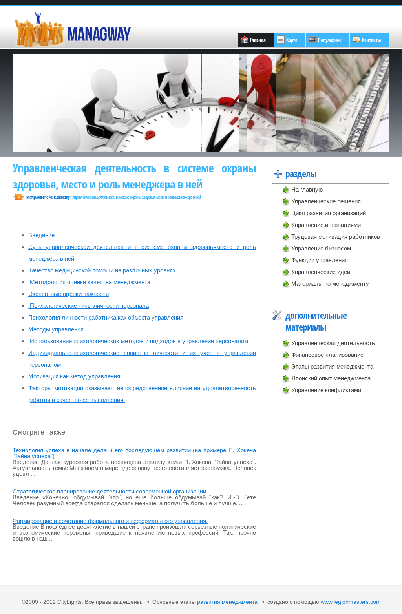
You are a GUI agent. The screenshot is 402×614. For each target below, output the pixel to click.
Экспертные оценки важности (68, 294)
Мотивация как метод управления (74, 376)
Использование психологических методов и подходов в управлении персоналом (138, 341)
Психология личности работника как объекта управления (105, 317)
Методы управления (56, 329)
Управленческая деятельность (333, 343)
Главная (258, 40)
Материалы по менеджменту (330, 283)
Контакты (371, 40)
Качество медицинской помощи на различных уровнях (102, 270)
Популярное (330, 40)
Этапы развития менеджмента (332, 366)
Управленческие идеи (320, 272)
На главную (307, 189)
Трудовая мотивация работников (335, 236)
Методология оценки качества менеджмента (89, 282)
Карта (292, 40)
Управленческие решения (326, 201)
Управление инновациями (326, 224)
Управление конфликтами (326, 390)
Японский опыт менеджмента (331, 378)
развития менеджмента (227, 602)
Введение (41, 235)
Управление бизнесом (321, 248)
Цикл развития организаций (328, 213)
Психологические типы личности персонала (88, 305)
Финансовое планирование (327, 354)
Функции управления (319, 260)
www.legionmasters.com (350, 602)
